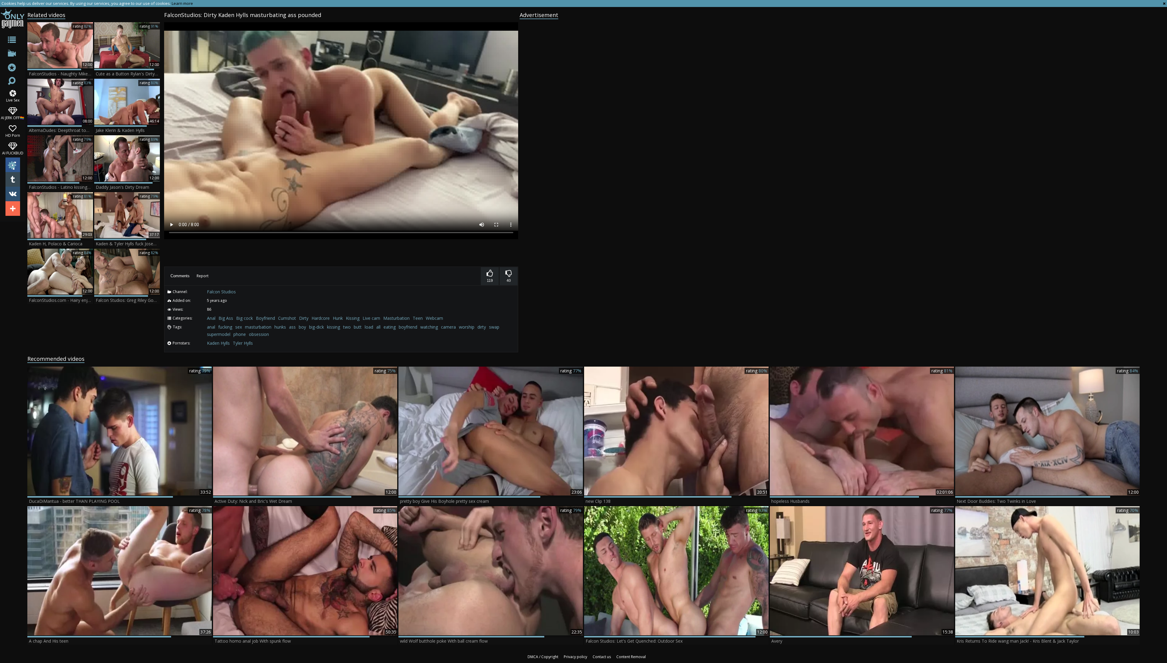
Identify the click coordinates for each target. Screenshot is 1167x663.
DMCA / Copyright (543, 656)
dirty (481, 327)
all (378, 327)
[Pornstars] (12, 68)
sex (238, 327)
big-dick (316, 327)
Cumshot (287, 318)
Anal (211, 318)
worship (466, 327)
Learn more (182, 3)
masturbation (258, 327)
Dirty (303, 318)
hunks (280, 327)
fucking (225, 327)
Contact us (602, 656)
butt (358, 327)
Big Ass (226, 318)
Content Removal (631, 656)
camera (448, 327)
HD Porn (12, 135)
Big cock (244, 318)
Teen (418, 318)
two (347, 327)
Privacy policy (575, 656)
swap (494, 327)
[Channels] (12, 54)
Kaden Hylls (218, 343)
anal (211, 327)
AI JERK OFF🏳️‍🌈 (12, 117)
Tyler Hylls (243, 343)
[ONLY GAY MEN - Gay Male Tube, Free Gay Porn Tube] (12, 18)
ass (292, 327)
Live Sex (12, 100)
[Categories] (12, 40)
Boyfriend (265, 318)
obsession (259, 334)
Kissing (353, 318)
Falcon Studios (221, 292)
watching (429, 327)
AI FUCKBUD (12, 152)
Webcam (434, 318)
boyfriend (408, 327)
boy (302, 327)
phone (239, 334)
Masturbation (396, 318)
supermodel (218, 334)
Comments (180, 276)
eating (390, 327)
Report (202, 275)
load (369, 327)
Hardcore (321, 318)
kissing (333, 327)
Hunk (338, 318)
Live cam (371, 318)
